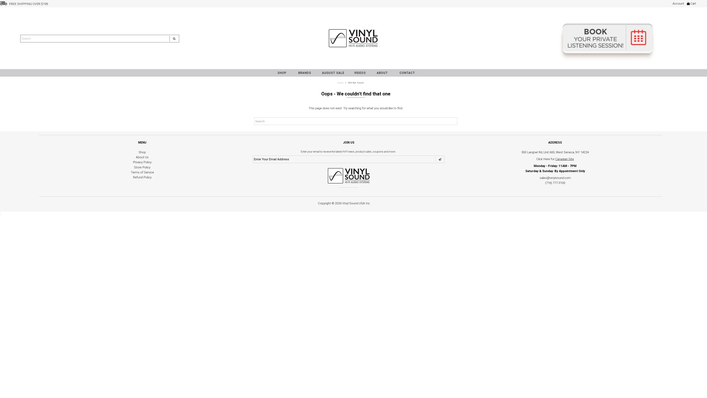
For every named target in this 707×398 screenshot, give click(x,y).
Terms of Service (142, 172)
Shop (142, 152)
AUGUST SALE (333, 73)
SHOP (281, 73)
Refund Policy (142, 177)
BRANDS (304, 73)
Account (678, 3)
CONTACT (407, 73)
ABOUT (382, 73)
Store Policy (142, 167)
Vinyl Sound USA (353, 203)
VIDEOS (360, 73)
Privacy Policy (142, 162)
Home (340, 83)
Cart (693, 3)
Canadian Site (564, 159)
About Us (142, 157)
